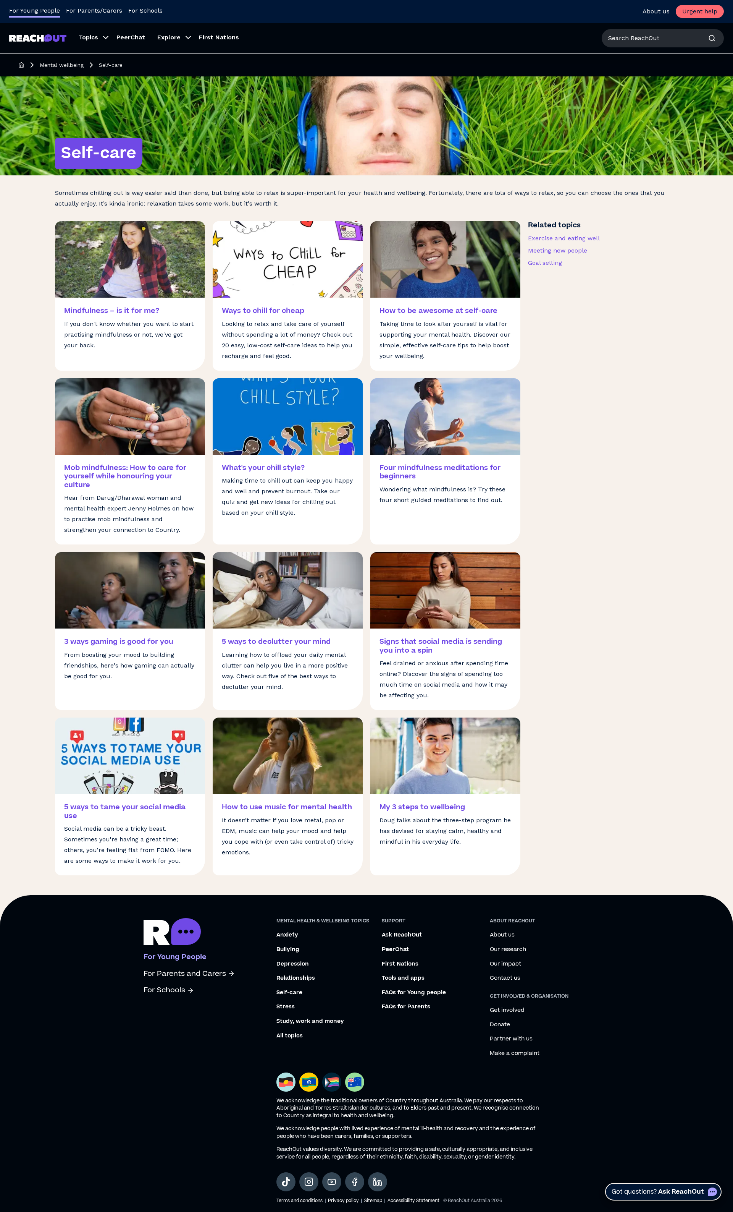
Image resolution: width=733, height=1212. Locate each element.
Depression (292, 964)
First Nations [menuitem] (219, 37)
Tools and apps (403, 978)
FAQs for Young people (414, 992)
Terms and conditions (299, 1200)
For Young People (34, 10)
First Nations (400, 964)
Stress (285, 1007)
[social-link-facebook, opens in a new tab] (354, 1181)
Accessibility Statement (413, 1200)
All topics (289, 1036)
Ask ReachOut (402, 935)
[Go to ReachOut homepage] (37, 38)
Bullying (287, 949)
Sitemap (373, 1200)
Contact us (505, 978)
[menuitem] (91, 38)
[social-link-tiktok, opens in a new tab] (285, 1181)
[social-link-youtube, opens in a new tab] (331, 1181)
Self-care (289, 992)
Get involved (507, 1010)
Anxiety (287, 935)
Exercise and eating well (564, 238)
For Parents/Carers (94, 10)
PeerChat (395, 949)
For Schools (145, 10)
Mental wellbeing (62, 65)
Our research (508, 949)
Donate (500, 1025)
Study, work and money (310, 1021)
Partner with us (511, 1039)
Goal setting (545, 262)
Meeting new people (557, 250)
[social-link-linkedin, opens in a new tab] (377, 1181)
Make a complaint (514, 1053)
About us (656, 11)
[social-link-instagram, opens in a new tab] (308, 1181)
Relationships (295, 978)
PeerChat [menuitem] (130, 37)
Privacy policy (343, 1200)
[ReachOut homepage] (21, 65)
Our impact (505, 964)
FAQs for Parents (406, 1007)
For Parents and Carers (185, 973)
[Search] (712, 38)
